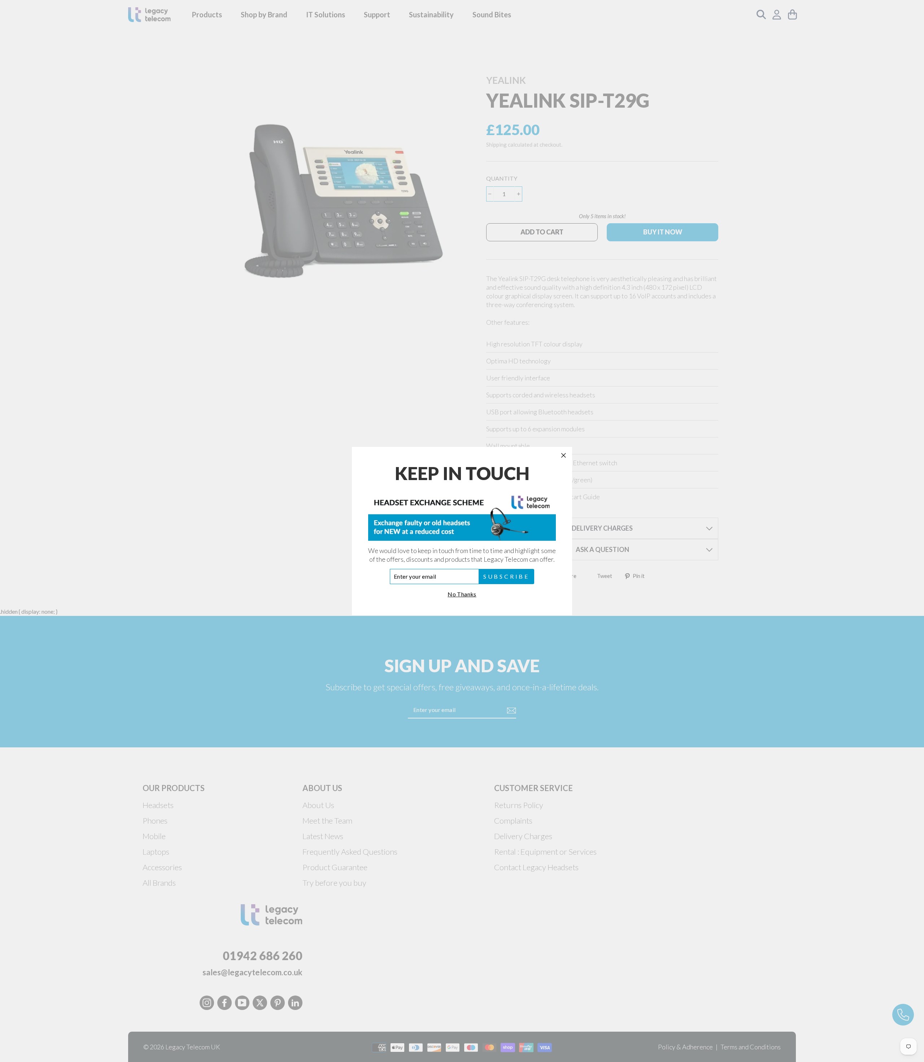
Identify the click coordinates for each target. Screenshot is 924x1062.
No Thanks (462, 594)
